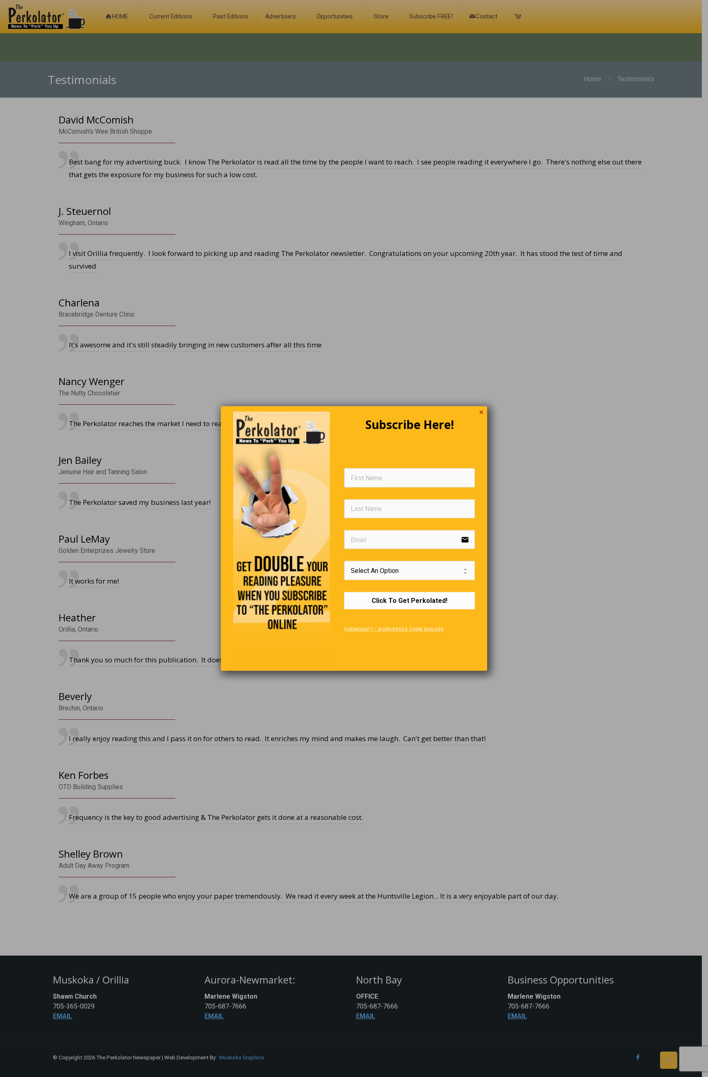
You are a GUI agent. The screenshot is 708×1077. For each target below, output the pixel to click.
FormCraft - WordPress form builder (394, 629)
